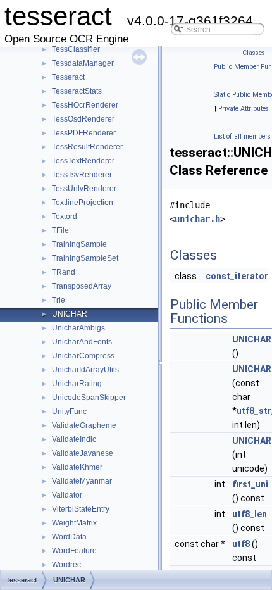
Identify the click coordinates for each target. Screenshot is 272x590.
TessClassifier (76, 49)
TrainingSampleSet (85, 258)
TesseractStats (77, 91)
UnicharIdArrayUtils (85, 369)
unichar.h (197, 219)
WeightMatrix (74, 522)
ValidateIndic (74, 439)
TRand (63, 272)
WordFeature (74, 550)
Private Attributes (243, 108)
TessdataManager (83, 63)
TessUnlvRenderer (84, 188)
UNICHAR (69, 314)
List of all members (242, 136)
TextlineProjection (82, 202)
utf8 (241, 544)
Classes (253, 53)
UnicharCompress (83, 355)
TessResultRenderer (87, 146)
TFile (60, 230)
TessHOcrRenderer (85, 105)
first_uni (250, 484)
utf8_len (249, 514)
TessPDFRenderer (84, 133)
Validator (67, 495)
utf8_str (254, 411)
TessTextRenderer (83, 160)
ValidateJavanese (82, 453)
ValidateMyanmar (82, 481)
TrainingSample (79, 244)
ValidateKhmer (77, 467)
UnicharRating (77, 383)
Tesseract (68, 77)
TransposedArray (81, 286)
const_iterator (237, 276)
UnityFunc (69, 411)
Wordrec (66, 564)
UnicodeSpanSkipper (89, 397)
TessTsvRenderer (82, 174)
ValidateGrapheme (84, 425)
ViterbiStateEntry (80, 509)
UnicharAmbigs (78, 327)
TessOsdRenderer (83, 119)
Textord (64, 216)
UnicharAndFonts (82, 341)
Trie (58, 300)
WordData (69, 536)
